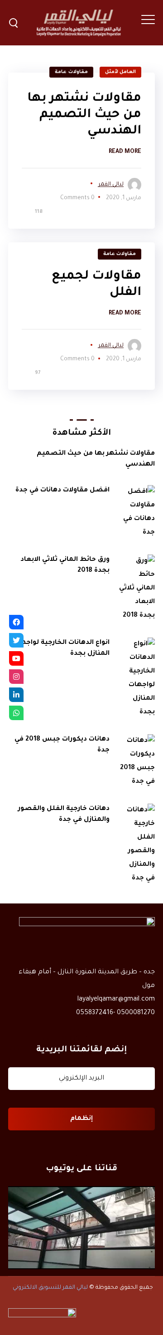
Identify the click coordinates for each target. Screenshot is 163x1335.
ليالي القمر (111, 185)
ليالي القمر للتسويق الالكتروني (50, 1288)
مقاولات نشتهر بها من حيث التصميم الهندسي (84, 115)
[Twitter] (16, 640)
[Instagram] (16, 676)
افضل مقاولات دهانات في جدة (62, 490)
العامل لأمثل (120, 72)
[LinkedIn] (16, 694)
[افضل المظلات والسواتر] (81, 1227)
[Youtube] (16, 658)
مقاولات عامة (71, 72)
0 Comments (77, 198)
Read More (125, 152)
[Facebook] (16, 622)
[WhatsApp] (16, 713)
